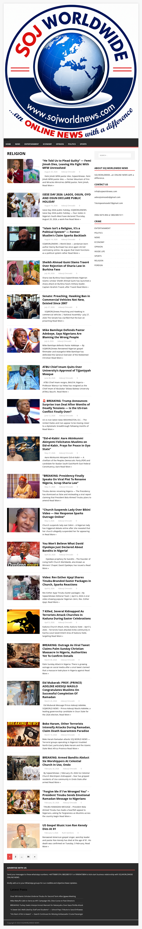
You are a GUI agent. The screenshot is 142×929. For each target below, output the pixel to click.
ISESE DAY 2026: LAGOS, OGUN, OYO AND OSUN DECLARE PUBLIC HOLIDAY (66, 198)
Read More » (48, 185)
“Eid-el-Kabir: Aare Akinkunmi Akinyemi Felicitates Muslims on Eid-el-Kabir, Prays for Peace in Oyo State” (66, 443)
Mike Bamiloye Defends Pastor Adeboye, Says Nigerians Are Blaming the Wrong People (63, 333)
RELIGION (98, 260)
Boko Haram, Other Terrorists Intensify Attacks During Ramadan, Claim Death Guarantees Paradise (66, 727)
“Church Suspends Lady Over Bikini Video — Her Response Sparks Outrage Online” (66, 513)
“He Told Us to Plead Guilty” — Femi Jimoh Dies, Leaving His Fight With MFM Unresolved (66, 164)
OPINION (60, 144)
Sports (83, 144)
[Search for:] (115, 155)
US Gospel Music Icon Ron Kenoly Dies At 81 (64, 827)
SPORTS (98, 256)
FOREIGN (98, 265)
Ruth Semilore (68, 833)
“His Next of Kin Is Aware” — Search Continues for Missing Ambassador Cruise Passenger (46, 914)
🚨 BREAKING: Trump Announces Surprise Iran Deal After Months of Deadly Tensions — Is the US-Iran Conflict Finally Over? (66, 406)
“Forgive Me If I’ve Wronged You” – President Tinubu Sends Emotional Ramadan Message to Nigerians (66, 795)
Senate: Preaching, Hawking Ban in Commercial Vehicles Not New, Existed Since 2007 (66, 299)
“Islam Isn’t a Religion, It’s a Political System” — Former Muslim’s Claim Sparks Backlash (64, 231)
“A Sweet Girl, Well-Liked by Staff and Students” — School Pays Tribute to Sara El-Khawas (46, 909)
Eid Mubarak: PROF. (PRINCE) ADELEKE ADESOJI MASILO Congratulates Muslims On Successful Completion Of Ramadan (62, 690)
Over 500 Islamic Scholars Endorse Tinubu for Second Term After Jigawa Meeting (43, 896)
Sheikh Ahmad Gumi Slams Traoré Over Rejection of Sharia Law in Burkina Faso (65, 265)
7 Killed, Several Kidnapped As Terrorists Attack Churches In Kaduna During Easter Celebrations (66, 614)
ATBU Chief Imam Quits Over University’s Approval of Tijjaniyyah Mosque (66, 370)
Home (8, 144)
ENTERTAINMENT (31, 144)
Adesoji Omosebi (68, 171)
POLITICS (72, 144)
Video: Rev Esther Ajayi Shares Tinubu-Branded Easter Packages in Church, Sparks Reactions (66, 580)
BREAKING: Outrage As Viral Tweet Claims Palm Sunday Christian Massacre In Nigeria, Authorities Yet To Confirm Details (66, 650)
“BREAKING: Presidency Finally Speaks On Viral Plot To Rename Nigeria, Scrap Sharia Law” (64, 479)
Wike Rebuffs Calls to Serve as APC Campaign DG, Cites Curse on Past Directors (42, 900)
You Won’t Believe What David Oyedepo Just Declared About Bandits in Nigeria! (62, 547)
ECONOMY (47, 144)
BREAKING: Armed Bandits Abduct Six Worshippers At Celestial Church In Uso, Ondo (65, 761)
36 (28, 856)
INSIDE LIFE (99, 251)
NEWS (17, 144)
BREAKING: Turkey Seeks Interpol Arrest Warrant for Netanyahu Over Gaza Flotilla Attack (46, 905)
